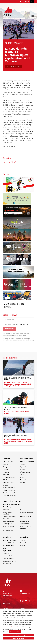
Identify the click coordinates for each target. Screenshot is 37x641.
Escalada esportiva (25, 516)
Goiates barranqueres (9, 561)
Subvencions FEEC (8, 482)
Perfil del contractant (9, 490)
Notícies (8, 43)
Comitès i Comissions (9, 495)
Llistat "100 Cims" (8, 543)
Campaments (7, 553)
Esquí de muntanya (13, 66)
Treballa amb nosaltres (10, 493)
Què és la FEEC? (8, 462)
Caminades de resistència (7, 513)
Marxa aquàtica (7, 523)
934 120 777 (6, 603)
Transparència (7, 467)
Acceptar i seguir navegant (19, 635)
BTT (21, 509)
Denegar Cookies (18, 638)
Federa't (22, 464)
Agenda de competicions (11, 504)
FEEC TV (22, 540)
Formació (23, 480)
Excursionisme (24, 521)
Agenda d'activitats (10, 540)
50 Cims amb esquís (9, 545)
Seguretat (23, 467)
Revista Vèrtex (24, 543)
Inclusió (22, 469)
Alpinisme (6, 509)
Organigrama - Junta (9, 477)
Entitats (5, 480)
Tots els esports (8, 507)
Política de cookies (14, 627)
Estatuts (5, 469)
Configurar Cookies (15, 631)
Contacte (23, 608)
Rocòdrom (6, 485)
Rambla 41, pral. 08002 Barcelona (8, 594)
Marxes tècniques (8, 526)
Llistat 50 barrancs (8, 558)
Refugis (22, 477)
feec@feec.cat (25, 593)
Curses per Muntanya (26, 512)
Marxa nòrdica (24, 523)
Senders (22, 482)
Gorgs (5, 548)
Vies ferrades (7, 564)
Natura (22, 475)
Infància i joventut (25, 472)
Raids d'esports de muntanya (25, 527)
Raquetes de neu (8, 531)
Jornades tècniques (9, 556)
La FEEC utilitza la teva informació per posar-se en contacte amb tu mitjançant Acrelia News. (17, 334)
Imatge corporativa (9, 488)
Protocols (6, 475)
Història (5, 464)
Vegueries (6, 472)
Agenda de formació (27, 462)
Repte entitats (7, 551)
